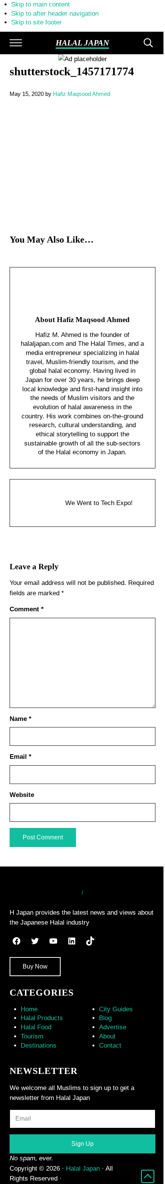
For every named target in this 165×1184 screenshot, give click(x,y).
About (107, 1036)
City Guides (116, 1009)
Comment (27, 609)
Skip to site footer (36, 22)
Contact (110, 1045)
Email (20, 756)
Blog (105, 1018)
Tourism (32, 1036)
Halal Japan (82, 42)
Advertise (112, 1027)
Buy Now (35, 966)
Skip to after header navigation (55, 13)
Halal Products (42, 1018)
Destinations (38, 1045)
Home (29, 1009)
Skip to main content (40, 4)
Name (20, 718)
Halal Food (36, 1027)
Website (22, 795)
